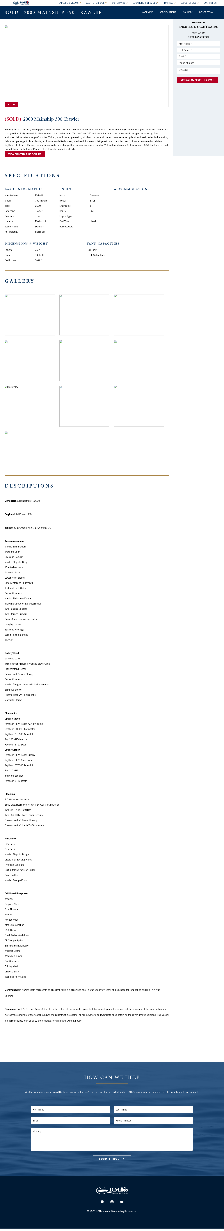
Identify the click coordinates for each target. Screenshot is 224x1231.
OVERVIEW (147, 12)
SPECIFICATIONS (167, 12)
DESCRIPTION (206, 12)
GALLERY (187, 12)
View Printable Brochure (24, 154)
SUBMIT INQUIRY (112, 1159)
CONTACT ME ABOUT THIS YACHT (198, 79)
